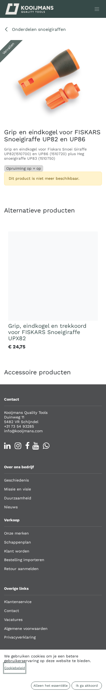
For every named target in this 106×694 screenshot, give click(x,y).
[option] (53, 291)
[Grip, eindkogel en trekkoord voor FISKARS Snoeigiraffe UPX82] (53, 276)
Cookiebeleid (14, 668)
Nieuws (11, 507)
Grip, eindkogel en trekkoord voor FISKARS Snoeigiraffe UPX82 (47, 332)
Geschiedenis (16, 480)
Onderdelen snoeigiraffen (38, 29)
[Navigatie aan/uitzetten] (97, 9)
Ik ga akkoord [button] (87, 686)
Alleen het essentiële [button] (50, 686)
